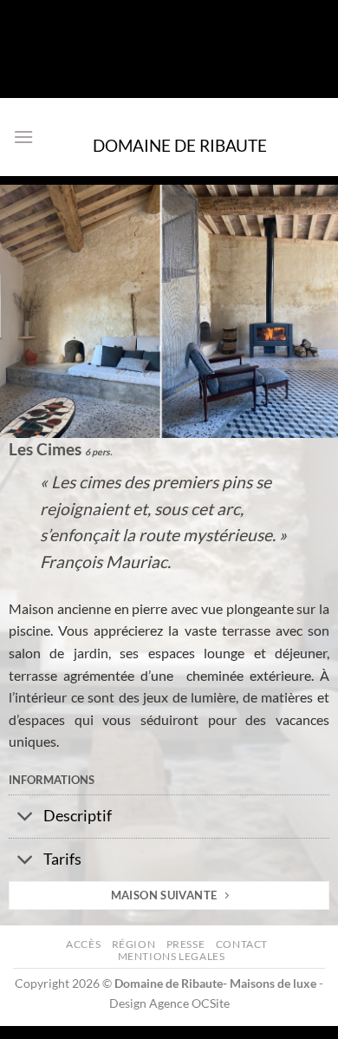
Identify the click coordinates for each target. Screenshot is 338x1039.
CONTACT (242, 944)
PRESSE (185, 944)
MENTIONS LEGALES (171, 956)
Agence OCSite (189, 1003)
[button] (23, 136)
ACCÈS (83, 944)
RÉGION (134, 944)
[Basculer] (25, 818)
